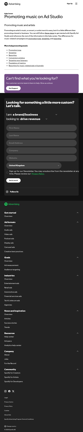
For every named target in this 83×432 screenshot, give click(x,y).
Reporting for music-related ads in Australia (26, 65)
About (6, 355)
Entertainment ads (11, 283)
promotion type (34, 38)
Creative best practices (13, 251)
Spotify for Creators (12, 373)
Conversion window (17, 58)
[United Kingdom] (33, 165)
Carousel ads (9, 247)
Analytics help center (12, 345)
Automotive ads (10, 292)
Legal (6, 398)
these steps (49, 33)
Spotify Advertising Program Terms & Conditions (19, 419)
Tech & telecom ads (12, 300)
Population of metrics (17, 63)
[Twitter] (13, 391)
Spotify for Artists (11, 377)
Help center (9, 336)
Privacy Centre (8, 402)
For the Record (10, 363)
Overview (8, 216)
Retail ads (8, 287)
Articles (7, 318)
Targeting (12, 53)
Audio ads (8, 230)
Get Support (13, 88)
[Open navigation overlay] (76, 4)
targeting (45, 38)
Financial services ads (13, 296)
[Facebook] (9, 391)
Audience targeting (12, 269)
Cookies (6, 410)
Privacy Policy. (38, 173)
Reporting (13, 55)
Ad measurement (11, 265)
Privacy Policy (8, 406)
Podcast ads (9, 238)
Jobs (6, 359)
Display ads (9, 243)
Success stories (10, 323)
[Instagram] (5, 391)
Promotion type (15, 50)
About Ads (7, 415)
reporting (57, 38)
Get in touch (13, 180)
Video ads (8, 234)
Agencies (8, 305)
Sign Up (70, 3)
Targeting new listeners (18, 60)
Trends (7, 327)
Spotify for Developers (13, 381)
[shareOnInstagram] (7, 192)
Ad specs (8, 341)
